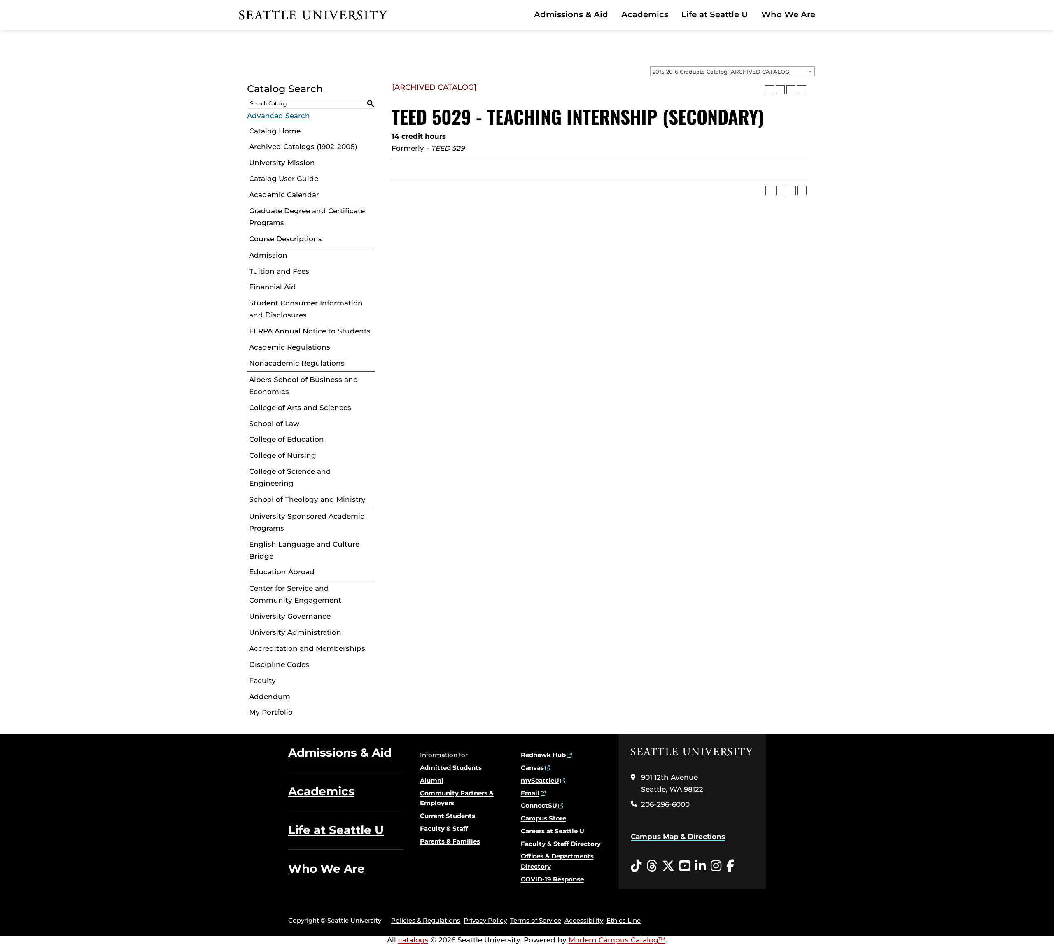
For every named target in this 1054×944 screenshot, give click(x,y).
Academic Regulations (289, 347)
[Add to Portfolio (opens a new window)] (769, 89)
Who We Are (788, 14)
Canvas (532, 768)
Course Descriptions (285, 239)
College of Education (286, 439)
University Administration (295, 632)
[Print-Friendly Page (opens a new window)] (790, 89)
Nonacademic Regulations (297, 363)
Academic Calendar (284, 195)
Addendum (269, 696)
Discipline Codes (279, 664)
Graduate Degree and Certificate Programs (307, 217)
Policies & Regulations (425, 920)
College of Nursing (282, 455)
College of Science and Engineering (290, 477)
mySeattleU (540, 780)
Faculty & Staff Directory (561, 844)
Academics (644, 14)
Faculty (262, 680)
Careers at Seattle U (552, 831)
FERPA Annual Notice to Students (310, 331)
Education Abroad (282, 572)
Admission (268, 255)
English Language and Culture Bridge (304, 550)
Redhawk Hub (543, 755)
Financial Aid (272, 287)
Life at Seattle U (714, 14)
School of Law (274, 424)
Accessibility (583, 920)
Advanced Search (278, 116)
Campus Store (543, 818)
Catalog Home (275, 131)
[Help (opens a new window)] (801, 89)
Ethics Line (623, 920)
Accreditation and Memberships (307, 648)
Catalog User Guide (283, 179)
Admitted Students (451, 768)
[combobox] (732, 71)
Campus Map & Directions (678, 836)
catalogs (413, 940)
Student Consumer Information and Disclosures (306, 309)
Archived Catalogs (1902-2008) (303, 146)
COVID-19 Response (552, 879)
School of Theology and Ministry (307, 499)
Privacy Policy (485, 920)
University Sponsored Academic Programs (306, 522)
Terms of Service (535, 920)
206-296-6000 (665, 804)
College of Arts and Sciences (300, 407)
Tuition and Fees (279, 271)
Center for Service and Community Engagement (295, 594)
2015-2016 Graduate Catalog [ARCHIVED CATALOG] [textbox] (722, 71)
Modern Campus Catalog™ (617, 940)
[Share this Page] (780, 89)
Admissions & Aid (571, 14)
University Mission (282, 162)
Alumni (431, 780)
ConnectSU (539, 805)
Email (530, 793)
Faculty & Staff (444, 828)
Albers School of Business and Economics (303, 385)
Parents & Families (450, 841)
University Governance (290, 616)
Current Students (447, 816)
